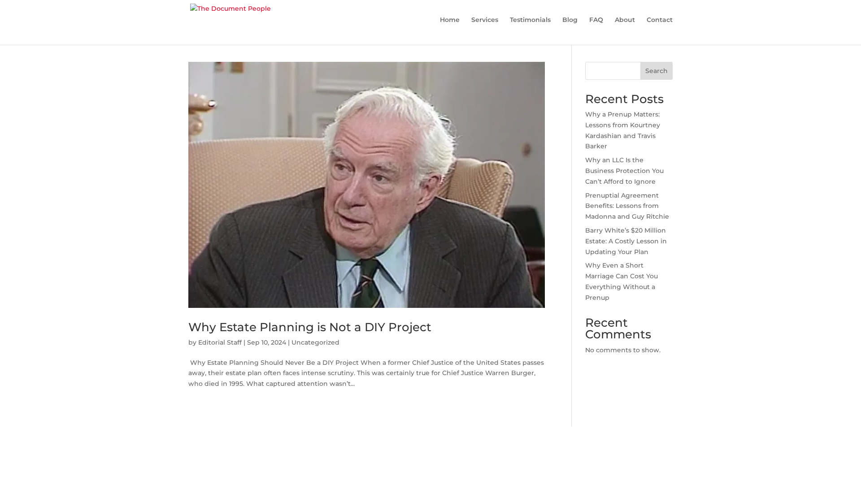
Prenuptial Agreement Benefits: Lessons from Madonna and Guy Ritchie (627, 206)
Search (656, 71)
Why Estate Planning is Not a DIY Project (309, 327)
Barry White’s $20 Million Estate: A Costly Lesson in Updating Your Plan (626, 241)
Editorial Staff (220, 342)
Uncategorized (315, 342)
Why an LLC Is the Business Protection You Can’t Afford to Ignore (624, 171)
